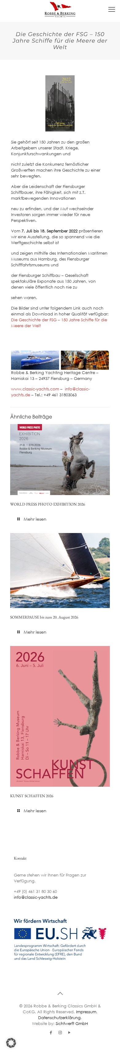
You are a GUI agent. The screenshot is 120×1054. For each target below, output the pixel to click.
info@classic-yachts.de (36, 897)
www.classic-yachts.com (35, 389)
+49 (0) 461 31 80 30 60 (35, 891)
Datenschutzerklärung (59, 1017)
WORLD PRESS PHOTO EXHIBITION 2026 (47, 504)
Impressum (86, 1011)
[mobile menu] (111, 9)
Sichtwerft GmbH (72, 1023)
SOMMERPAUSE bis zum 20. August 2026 (44, 617)
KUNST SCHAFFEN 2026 (31, 795)
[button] (11, 1043)
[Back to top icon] (60, 993)
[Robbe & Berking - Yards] (60, 9)
